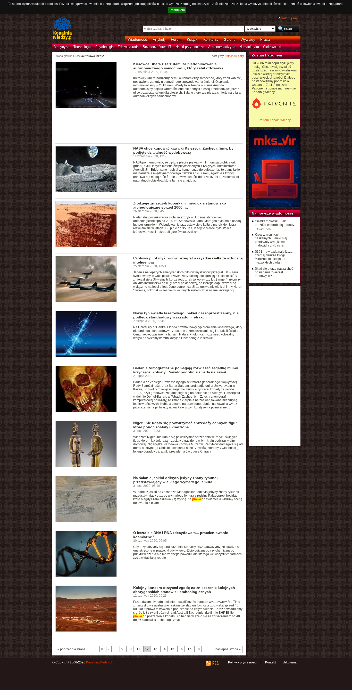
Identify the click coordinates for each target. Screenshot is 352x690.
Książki (192, 39)
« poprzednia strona (71, 649)
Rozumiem (177, 10)
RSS (215, 663)
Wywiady (248, 39)
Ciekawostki (272, 47)
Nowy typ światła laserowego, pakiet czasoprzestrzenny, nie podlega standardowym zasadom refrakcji (186, 315)
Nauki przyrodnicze (189, 47)
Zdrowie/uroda (128, 47)
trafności (230, 56)
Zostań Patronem (267, 55)
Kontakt (270, 662)
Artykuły (159, 39)
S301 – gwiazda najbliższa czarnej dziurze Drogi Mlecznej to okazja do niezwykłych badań (273, 257)
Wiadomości (138, 39)
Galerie (230, 39)
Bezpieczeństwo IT (157, 47)
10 (130, 649)
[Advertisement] (149, 128)
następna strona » (228, 649)
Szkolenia (290, 662)
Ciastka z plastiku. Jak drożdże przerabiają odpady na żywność (274, 224)
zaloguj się (289, 18)
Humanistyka (249, 47)
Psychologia (104, 47)
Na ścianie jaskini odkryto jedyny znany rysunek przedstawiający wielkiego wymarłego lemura (176, 480)
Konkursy (211, 39)
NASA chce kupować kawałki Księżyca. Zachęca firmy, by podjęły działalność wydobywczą (183, 150)
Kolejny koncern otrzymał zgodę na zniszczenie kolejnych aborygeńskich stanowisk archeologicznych (184, 590)
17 (189, 649)
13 (155, 649)
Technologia (82, 47)
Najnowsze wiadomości (272, 213)
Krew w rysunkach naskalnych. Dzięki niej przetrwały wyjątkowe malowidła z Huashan (271, 240)
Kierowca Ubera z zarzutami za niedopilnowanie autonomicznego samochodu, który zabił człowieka (178, 66)
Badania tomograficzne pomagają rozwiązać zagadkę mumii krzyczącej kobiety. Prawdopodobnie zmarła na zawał (185, 370)
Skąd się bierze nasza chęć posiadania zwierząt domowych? (274, 272)
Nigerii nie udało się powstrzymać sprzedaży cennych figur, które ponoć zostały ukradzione (185, 425)
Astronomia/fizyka (221, 47)
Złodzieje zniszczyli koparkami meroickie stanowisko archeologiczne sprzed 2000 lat (179, 205)
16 (181, 649)
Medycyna (61, 47)
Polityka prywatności (242, 662)
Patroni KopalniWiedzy (275, 120)
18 (198, 649)
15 (172, 649)
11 (138, 649)
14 (164, 649)
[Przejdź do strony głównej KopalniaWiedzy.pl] (62, 29)
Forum (176, 39)
